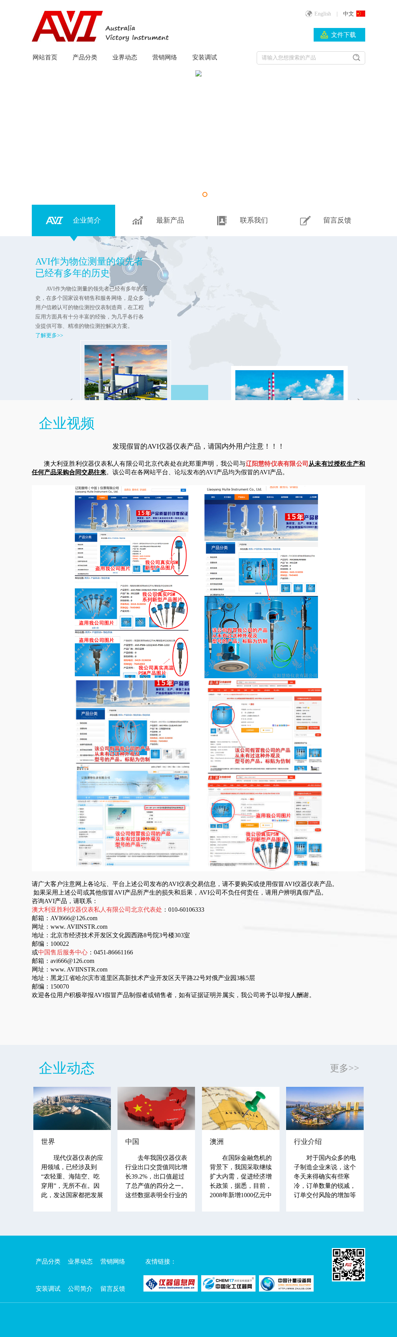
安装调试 (204, 57)
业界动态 (124, 57)
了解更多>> (49, 335)
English (322, 14)
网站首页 (45, 57)
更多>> (344, 1068)
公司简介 (80, 1288)
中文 (348, 14)
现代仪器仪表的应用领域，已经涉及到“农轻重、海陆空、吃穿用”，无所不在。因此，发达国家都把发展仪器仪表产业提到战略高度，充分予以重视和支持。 (72, 1182)
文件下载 (343, 34)
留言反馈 (112, 1288)
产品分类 (84, 57)
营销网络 (164, 57)
